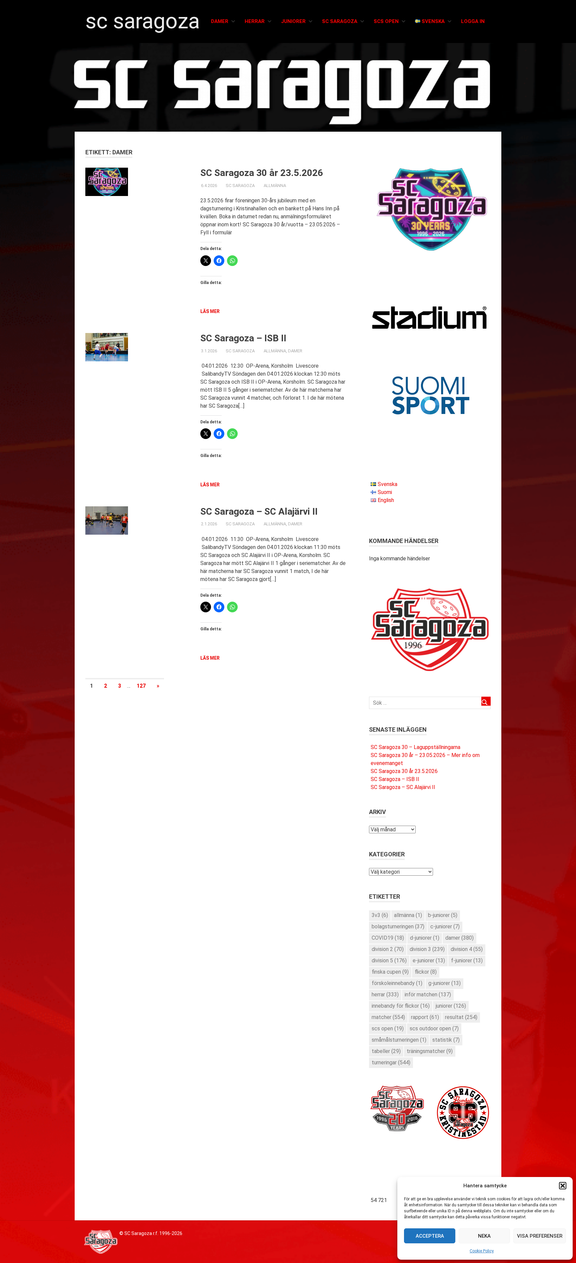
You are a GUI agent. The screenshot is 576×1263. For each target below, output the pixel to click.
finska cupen (390, 972)
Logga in (473, 21)
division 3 (427, 949)
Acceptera (430, 1236)
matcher (388, 1017)
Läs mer (210, 311)
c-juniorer (445, 926)
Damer (219, 21)
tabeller (386, 1051)
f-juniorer (467, 960)
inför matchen (428, 994)
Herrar (255, 21)
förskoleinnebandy (397, 983)
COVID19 (388, 938)
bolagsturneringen (398, 926)
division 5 (389, 960)
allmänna (408, 915)
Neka (484, 1236)
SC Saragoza (142, 21)
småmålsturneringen (399, 1040)
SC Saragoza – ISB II (243, 338)
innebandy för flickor (401, 1006)
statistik (446, 1040)
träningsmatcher (430, 1051)
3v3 (380, 915)
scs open (388, 1028)
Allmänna (275, 185)
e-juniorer (429, 960)
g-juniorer (444, 983)
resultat (461, 1017)
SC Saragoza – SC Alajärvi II (259, 511)
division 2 (388, 949)
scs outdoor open (434, 1028)
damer (459, 938)
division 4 (467, 949)
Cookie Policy (482, 1251)
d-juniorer (424, 938)
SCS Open (386, 21)
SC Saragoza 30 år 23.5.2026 (261, 172)
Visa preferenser (539, 1236)
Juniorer (293, 21)
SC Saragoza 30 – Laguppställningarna (415, 747)
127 (141, 686)
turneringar (391, 1062)
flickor (426, 972)
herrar (385, 994)
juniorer (451, 1006)
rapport (425, 1017)
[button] (562, 1185)
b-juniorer (442, 915)
